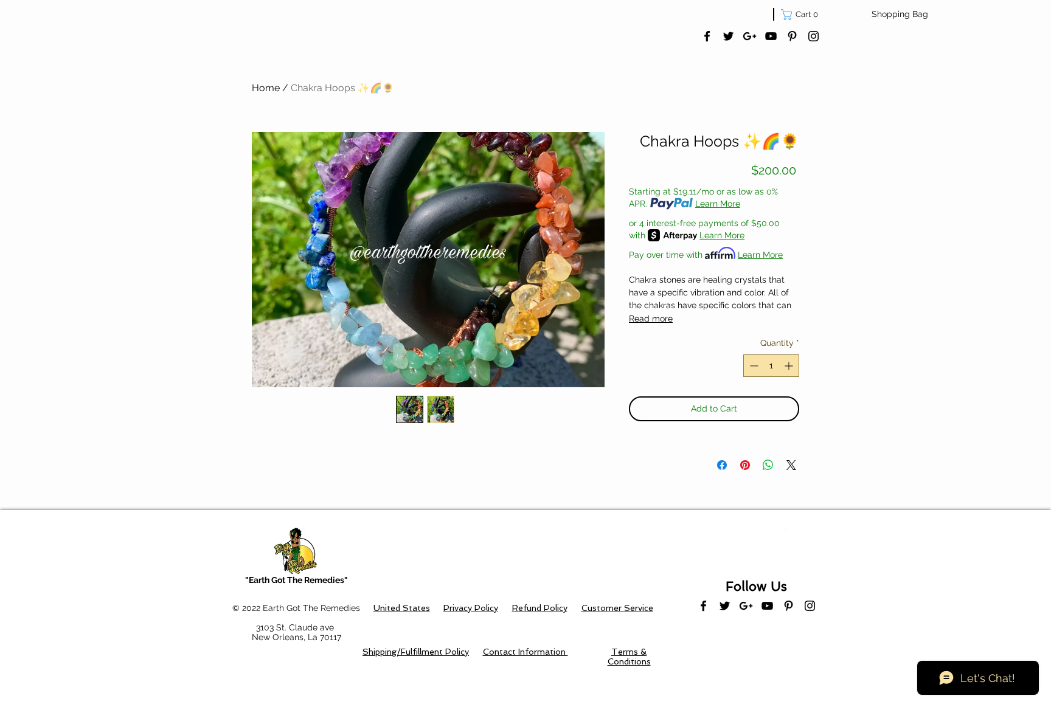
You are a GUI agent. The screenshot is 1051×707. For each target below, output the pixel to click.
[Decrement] (752, 365)
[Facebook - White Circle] (757, 524)
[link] (802, 14)
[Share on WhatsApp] (768, 465)
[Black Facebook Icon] (707, 36)
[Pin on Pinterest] (745, 465)
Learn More (717, 204)
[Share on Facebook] (722, 465)
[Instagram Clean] (816, 524)
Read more (651, 318)
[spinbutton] (771, 365)
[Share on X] (791, 465)
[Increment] (789, 365)
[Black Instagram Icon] (813, 36)
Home (266, 88)
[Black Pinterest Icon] (792, 36)
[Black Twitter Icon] (728, 36)
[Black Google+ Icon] (750, 36)
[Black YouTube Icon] (771, 36)
